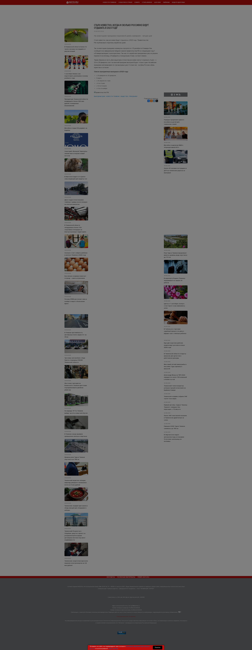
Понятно (157, 647)
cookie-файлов (113, 648)
